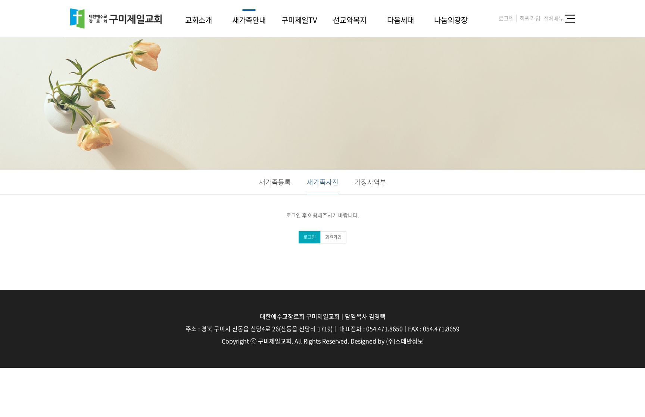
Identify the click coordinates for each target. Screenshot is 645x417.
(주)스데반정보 (404, 340)
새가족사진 (323, 182)
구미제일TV (299, 20)
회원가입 (530, 18)
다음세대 (400, 20)
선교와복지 (350, 20)
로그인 (506, 18)
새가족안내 (249, 20)
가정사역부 (370, 182)
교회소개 (198, 20)
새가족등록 (275, 182)
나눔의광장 (451, 20)
